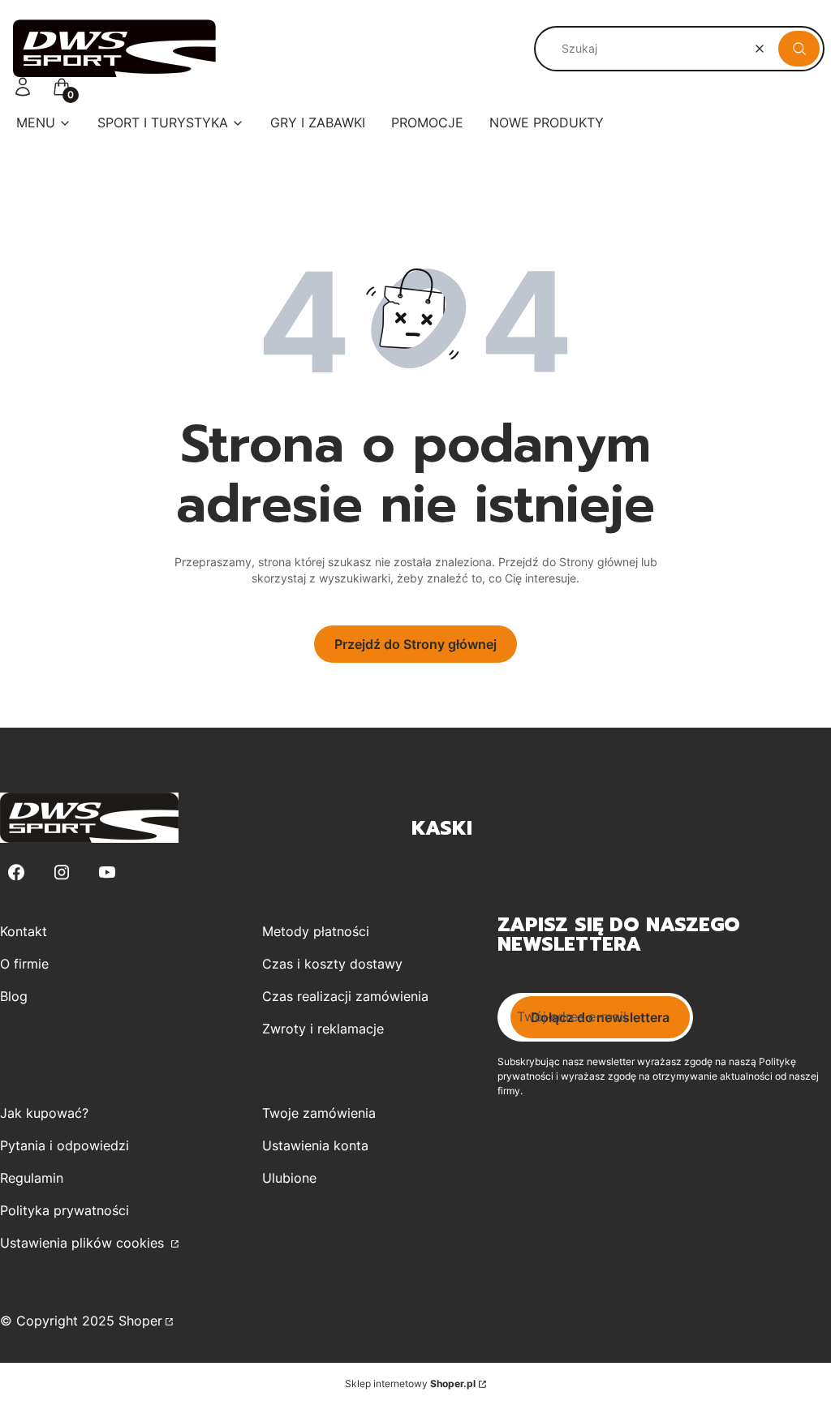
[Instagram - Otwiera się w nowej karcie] (61, 872)
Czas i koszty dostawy (332, 964)
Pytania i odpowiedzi (64, 1145)
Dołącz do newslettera (600, 1017)
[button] (799, 49)
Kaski (441, 828)
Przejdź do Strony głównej (415, 644)
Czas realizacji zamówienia (345, 996)
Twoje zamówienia (319, 1113)
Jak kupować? (44, 1113)
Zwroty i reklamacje (323, 1028)
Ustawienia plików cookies (84, 1243)
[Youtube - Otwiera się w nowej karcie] (107, 872)
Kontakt (23, 931)
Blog (14, 996)
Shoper (140, 1321)
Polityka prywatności (64, 1210)
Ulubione (289, 1178)
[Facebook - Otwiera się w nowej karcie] (16, 872)
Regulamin (31, 1178)
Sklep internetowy (410, 1383)
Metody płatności (315, 931)
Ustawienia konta (315, 1145)
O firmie (24, 964)
